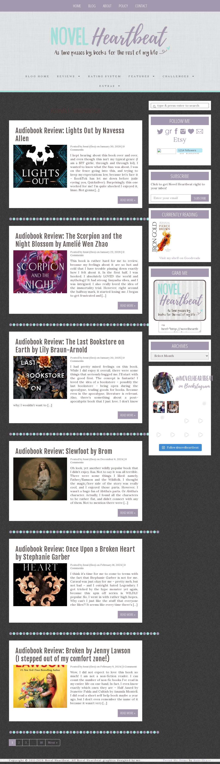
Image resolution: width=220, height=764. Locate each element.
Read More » (127, 200)
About (107, 5)
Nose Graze (202, 760)
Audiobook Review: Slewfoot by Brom (63, 451)
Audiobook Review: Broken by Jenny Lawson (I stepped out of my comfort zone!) (73, 655)
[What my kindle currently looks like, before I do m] (201, 435)
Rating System (104, 76)
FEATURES (140, 76)
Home (77, 5)
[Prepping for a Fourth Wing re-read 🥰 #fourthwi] (159, 435)
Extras (108, 86)
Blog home (37, 76)
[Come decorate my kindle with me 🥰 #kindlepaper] (187, 435)
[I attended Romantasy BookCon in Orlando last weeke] (159, 407)
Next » (52, 742)
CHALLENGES (177, 76)
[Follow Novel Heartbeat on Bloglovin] (189, 151)
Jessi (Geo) (89, 146)
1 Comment (130, 666)
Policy (123, 5)
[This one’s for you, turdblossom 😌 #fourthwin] (201, 421)
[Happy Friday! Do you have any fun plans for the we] (201, 407)
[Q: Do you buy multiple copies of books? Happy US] (173, 407)
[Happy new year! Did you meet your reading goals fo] (187, 407)
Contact (141, 5)
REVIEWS (67, 76)
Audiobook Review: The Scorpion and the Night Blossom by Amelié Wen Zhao (68, 240)
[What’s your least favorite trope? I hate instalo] (187, 421)
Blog (92, 5)
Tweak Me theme (175, 760)
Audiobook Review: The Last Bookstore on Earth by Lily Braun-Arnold (70, 346)
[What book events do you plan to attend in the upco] (159, 421)
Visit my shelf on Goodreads (179, 258)
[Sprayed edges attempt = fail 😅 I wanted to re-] (173, 435)
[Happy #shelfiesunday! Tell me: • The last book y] (173, 421)
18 (41, 742)
